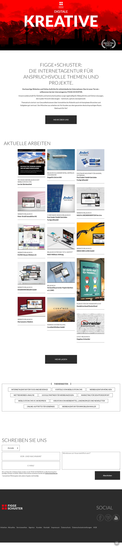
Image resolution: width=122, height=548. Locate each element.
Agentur (32, 527)
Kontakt (47, 527)
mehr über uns (61, 119)
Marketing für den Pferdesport (95, 395)
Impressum (55, 527)
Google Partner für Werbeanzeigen (58, 395)
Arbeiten (3, 527)
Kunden (39, 527)
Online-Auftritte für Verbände (41, 407)
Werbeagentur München (101, 390)
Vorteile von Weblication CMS (68, 390)
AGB (95, 527)
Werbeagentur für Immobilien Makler (79, 407)
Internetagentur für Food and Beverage (29, 390)
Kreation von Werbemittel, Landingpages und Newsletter (79, 401)
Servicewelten (21, 527)
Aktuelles (11, 527)
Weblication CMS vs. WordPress (32, 401)
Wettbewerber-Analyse (24, 395)
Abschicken (107, 475)
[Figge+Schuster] (12, 507)
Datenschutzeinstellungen (82, 527)
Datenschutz (66, 527)
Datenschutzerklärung (51, 473)
